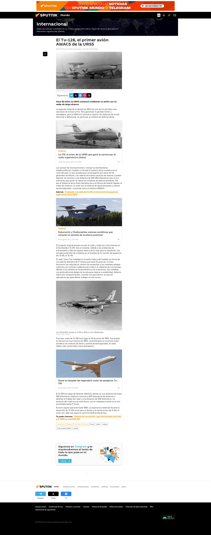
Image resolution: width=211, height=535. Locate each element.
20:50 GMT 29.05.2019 (64, 49)
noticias (75, 428)
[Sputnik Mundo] (47, 18)
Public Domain (65, 334)
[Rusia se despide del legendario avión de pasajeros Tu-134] (89, 364)
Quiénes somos (40, 507)
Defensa (62, 151)
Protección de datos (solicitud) (136, 507)
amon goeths (69, 91)
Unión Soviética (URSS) (64, 428)
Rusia (92, 424)
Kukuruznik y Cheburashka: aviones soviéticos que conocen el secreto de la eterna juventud (85, 233)
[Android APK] (168, 517)
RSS (151, 507)
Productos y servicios (72, 507)
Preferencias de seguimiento (45, 510)
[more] (118, 162)
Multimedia (114, 487)
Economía (95, 487)
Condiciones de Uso (56, 507)
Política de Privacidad (99, 507)
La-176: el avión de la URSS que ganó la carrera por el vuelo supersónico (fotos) (87, 156)
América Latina (69, 487)
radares (105, 424)
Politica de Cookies (116, 507)
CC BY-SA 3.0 (60, 91)
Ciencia (86, 424)
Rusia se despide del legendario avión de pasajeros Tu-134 (87, 382)
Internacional (61, 424)
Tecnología (78, 424)
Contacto (86, 507)
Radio (123, 487)
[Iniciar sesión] (164, 15)
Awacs (98, 424)
